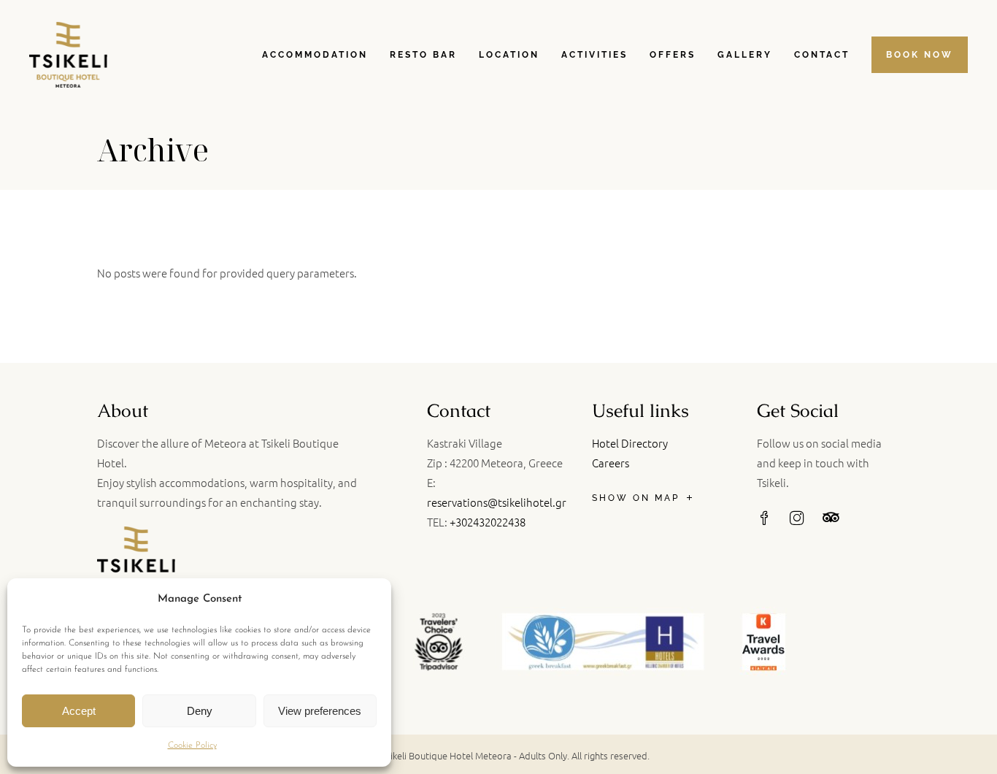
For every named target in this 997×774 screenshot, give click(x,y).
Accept (79, 711)
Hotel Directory (630, 443)
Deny (199, 711)
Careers (610, 462)
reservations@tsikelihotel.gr (496, 502)
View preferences (319, 711)
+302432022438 (488, 521)
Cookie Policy (192, 745)
